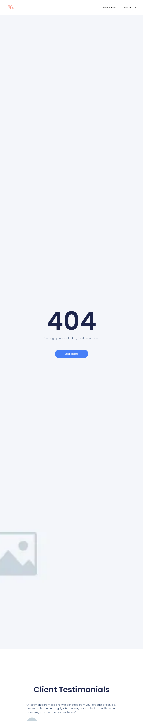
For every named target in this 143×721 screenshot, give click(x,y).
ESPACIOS (109, 7)
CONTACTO (128, 7)
